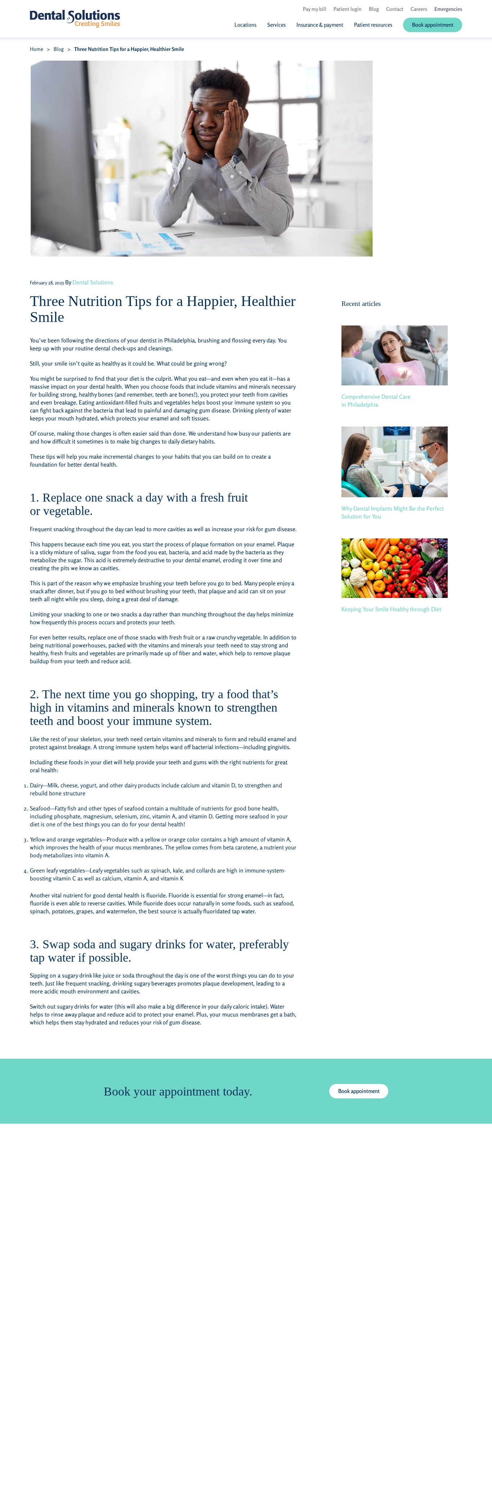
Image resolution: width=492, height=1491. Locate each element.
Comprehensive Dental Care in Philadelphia (376, 400)
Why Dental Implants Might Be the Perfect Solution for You (392, 512)
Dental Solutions (92, 282)
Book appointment (359, 1091)
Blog (59, 49)
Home (36, 49)
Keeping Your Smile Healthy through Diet (391, 609)
